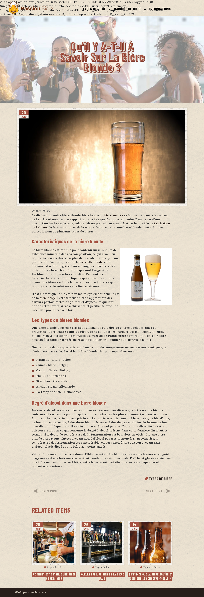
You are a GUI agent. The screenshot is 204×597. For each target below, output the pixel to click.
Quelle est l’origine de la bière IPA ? (103, 576)
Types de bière (94, 8)
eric (38, 210)
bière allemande (91, 262)
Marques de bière (127, 8)
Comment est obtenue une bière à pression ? (54, 576)
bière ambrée (113, 215)
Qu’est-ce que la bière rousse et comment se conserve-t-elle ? (151, 576)
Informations (160, 8)
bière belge (47, 298)
